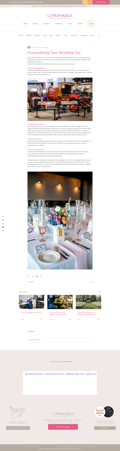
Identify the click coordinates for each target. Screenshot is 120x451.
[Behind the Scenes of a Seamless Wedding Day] (88, 302)
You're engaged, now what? (31, 312)
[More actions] (91, 47)
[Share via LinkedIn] (37, 276)
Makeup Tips (84, 35)
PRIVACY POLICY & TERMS (32, 446)
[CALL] (85, 2)
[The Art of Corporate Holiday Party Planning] (60, 302)
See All (99, 291)
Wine (51, 35)
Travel (44, 35)
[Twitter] (3, 220)
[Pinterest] (3, 231)
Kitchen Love (74, 35)
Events (65, 35)
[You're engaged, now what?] (31, 302)
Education (37, 35)
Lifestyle (58, 35)
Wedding (29, 35)
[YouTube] (3, 227)
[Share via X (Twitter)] (32, 276)
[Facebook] (3, 217)
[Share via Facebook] (28, 276)
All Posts (21, 35)
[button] (46, 23)
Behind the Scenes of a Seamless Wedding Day (86, 313)
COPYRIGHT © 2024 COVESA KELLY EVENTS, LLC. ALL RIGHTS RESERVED (76, 446)
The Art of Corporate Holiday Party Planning (57, 313)
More (92, 35)
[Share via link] (41, 276)
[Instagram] (3, 224)
